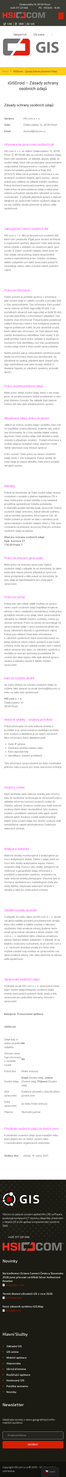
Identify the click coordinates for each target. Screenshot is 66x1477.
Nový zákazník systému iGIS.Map (23, 1306)
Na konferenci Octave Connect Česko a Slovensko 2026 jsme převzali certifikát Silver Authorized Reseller (33, 1277)
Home (5, 71)
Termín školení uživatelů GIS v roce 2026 (27, 1293)
